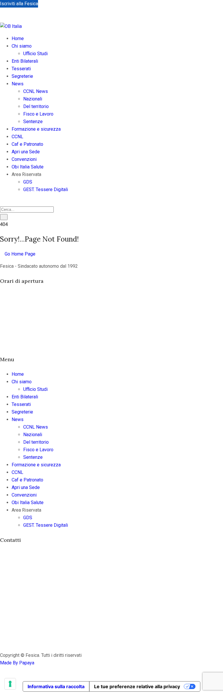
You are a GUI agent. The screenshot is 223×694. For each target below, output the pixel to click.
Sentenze (33, 121)
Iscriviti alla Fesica (19, 3)
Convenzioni (24, 159)
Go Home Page (19, 254)
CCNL (17, 136)
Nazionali (32, 99)
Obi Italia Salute (28, 167)
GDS (27, 182)
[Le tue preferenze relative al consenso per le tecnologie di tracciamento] (10, 683)
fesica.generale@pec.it (34, 606)
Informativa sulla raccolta (56, 686)
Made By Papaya (17, 663)
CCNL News (35, 91)
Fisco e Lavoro (38, 114)
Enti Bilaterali (25, 61)
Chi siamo (22, 46)
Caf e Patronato (27, 144)
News (18, 84)
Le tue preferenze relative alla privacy (137, 686)
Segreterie (22, 76)
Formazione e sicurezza (36, 129)
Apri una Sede (26, 151)
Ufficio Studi (35, 53)
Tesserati (21, 68)
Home (18, 38)
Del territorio (36, 106)
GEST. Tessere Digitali (45, 189)
